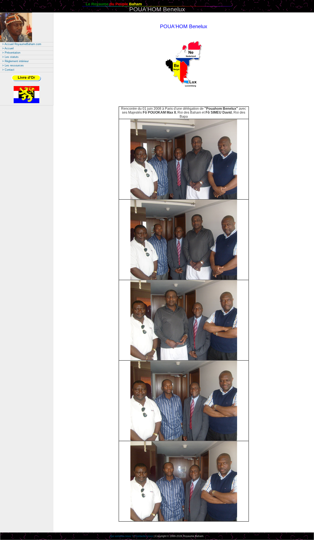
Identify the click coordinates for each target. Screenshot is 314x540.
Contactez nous (144, 536)
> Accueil (8, 48)
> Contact (8, 69)
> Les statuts (10, 57)
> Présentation (11, 52)
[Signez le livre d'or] (26, 81)
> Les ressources (13, 65)
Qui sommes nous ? (121, 536)
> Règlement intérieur (15, 61)
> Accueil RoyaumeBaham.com (21, 44)
